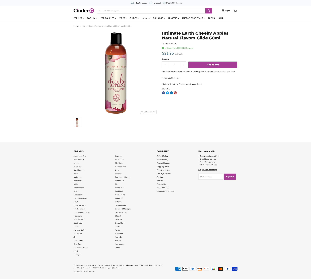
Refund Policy (162, 156)
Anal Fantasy (78, 159)
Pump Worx (120, 188)
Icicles (75, 226)
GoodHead (77, 223)
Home (76, 26)
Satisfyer (118, 202)
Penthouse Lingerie (123, 177)
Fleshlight (77, 216)
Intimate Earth (171, 43)
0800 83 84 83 (163, 188)
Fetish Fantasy (79, 209)
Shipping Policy (163, 166)
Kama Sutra (78, 240)
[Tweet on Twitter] (167, 92)
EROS (75, 202)
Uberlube (119, 233)
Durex (75, 191)
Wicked (118, 240)
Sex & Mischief (121, 212)
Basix (75, 173)
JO (74, 237)
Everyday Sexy (79, 205)
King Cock (77, 244)
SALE (220, 18)
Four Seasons (78, 219)
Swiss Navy (120, 223)
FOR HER (77, 18)
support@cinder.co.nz (165, 191)
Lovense (118, 156)
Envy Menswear (80, 198)
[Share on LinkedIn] (171, 92)
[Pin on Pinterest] (175, 92)
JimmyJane (77, 233)
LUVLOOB (119, 159)
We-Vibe (118, 237)
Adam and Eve (79, 156)
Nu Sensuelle (120, 166)
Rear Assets (120, 195)
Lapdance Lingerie (80, 247)
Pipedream (119, 180)
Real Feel (119, 191)
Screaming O (120, 205)
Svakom (118, 219)
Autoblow (77, 166)
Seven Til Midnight (122, 209)
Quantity (165, 59)
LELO (75, 251)
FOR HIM (91, 18)
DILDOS (134, 18)
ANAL (145, 18)
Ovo (117, 170)
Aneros (76, 163)
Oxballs (118, 173)
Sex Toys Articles (164, 173)
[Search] (208, 10)
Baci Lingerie (78, 170)
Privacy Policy (162, 159)
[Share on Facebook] (163, 92)
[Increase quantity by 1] (183, 64)
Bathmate (77, 177)
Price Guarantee (163, 170)
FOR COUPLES (107, 18)
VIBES (122, 18)
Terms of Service (163, 163)
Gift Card (160, 177)
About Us (160, 180)
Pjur (116, 184)
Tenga (117, 230)
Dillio (75, 184)
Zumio (117, 247)
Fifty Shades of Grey (81, 212)
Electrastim (77, 195)
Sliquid (118, 216)
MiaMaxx (119, 163)
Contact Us (161, 184)
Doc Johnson (78, 188)
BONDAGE (158, 18)
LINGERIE (173, 18)
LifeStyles (77, 254)
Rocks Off (119, 198)
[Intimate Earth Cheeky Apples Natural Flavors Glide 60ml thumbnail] (77, 122)
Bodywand (77, 180)
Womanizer (120, 244)
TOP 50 (211, 18)
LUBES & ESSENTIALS (192, 18)
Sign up (230, 176)
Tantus (118, 226)
